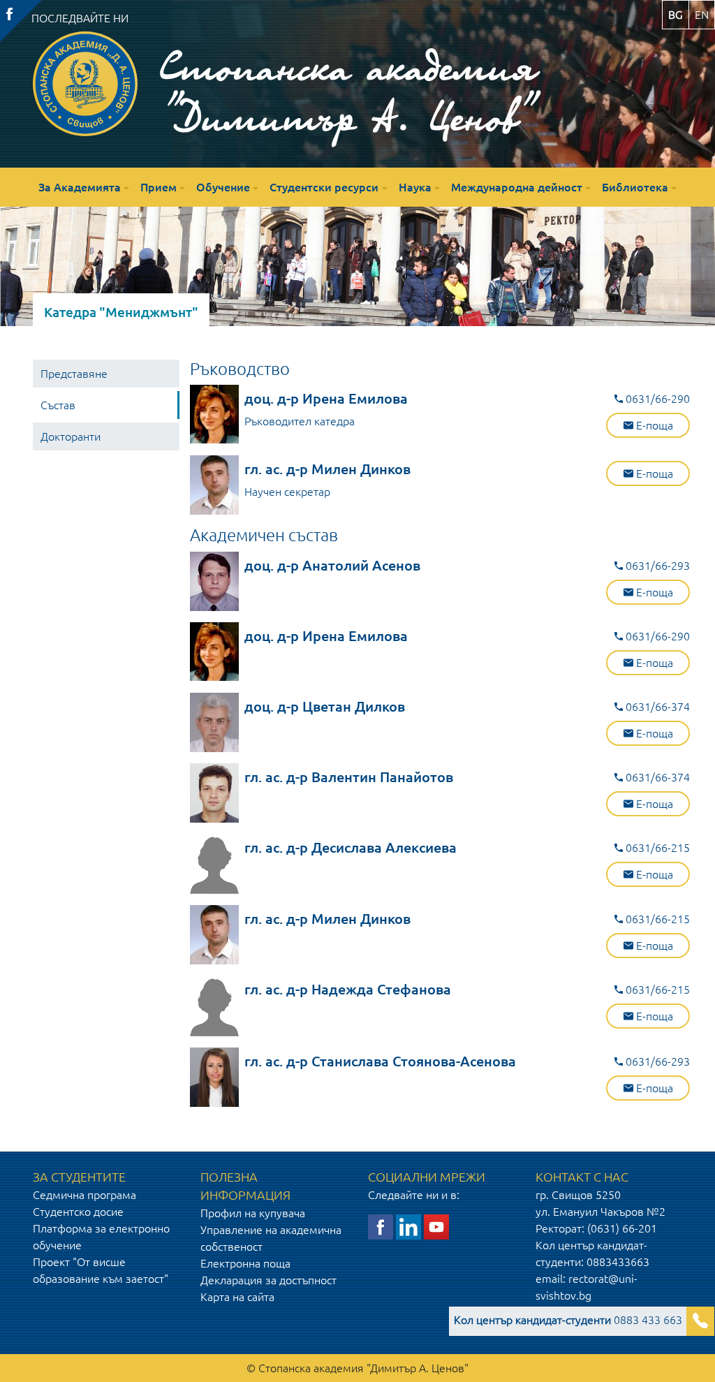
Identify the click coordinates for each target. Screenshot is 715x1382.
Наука (415, 187)
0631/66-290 (656, 398)
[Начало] (85, 83)
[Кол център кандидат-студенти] (700, 1321)
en (702, 14)
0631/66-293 (656, 565)
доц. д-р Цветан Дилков (324, 706)
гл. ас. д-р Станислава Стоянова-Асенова (380, 1061)
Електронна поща (245, 1263)
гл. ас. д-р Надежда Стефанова (347, 989)
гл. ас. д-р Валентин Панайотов (348, 777)
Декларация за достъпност (268, 1280)
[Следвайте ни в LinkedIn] (408, 1225)
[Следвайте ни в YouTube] (436, 1225)
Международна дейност (516, 187)
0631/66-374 (656, 706)
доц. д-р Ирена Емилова (326, 398)
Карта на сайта (237, 1297)
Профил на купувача (252, 1213)
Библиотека (635, 187)
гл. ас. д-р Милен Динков (327, 469)
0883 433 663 (568, 1320)
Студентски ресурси (324, 187)
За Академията (79, 187)
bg (675, 14)
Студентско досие (78, 1211)
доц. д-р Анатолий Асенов (332, 565)
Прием (158, 187)
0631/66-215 (656, 847)
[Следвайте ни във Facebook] (380, 1225)
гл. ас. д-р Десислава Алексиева (350, 847)
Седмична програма (84, 1195)
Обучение (223, 187)
